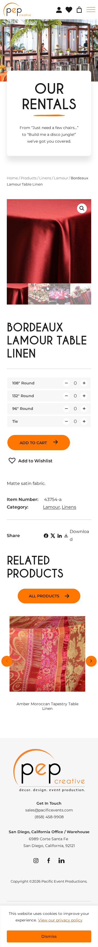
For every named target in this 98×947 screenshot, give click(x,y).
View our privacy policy (60, 920)
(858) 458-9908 (49, 816)
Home (12, 178)
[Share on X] (53, 535)
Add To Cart (34, 442)
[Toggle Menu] (91, 9)
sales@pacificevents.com (49, 810)
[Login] (58, 9)
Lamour (61, 178)
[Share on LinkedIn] (59, 535)
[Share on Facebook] (46, 535)
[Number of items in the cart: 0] (79, 9)
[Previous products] (6, 661)
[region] (49, 926)
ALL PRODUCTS (44, 596)
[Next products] (91, 661)
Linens (45, 178)
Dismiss (49, 936)
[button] (82, 208)
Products (28, 178)
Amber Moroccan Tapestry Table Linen (47, 706)
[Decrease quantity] (66, 383)
